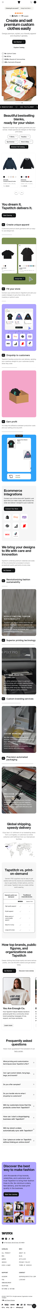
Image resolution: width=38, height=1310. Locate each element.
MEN (3, 1256)
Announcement (6, 1282)
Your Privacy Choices (9, 1300)
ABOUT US (22, 1253)
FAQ (3, 1279)
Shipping (5, 1285)
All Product (6, 1253)
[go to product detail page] (10, 164)
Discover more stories (26, 971)
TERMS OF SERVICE (25, 1265)
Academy (4, 1276)
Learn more (8, 1025)
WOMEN (4, 1259)
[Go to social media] (3, 1239)
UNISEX (4, 1262)
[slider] (19, 13)
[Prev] (16, 193)
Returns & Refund (8, 1289)
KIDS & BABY (6, 1265)
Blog (20, 1256)
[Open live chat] (34, 1306)
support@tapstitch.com (27, 1276)
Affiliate (22, 1259)
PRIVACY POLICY (24, 1262)
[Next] (22, 193)
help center (18, 1051)
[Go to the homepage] (19, 2)
